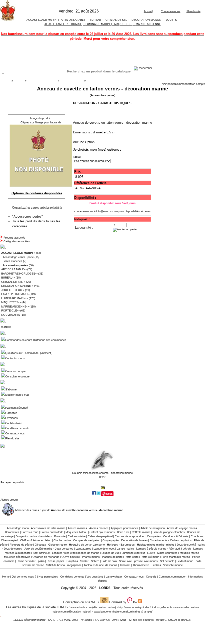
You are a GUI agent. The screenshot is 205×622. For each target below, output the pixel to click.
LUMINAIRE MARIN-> (14, 298)
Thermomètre (140, 565)
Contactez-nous (170, 11)
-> (18, 252)
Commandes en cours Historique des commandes (35, 339)
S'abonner (11, 389)
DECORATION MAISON (146, 19)
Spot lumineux (41, 552)
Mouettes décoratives (17, 556)
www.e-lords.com (81, 607)
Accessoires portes (72, 80)
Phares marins (91, 556)
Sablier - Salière (89, 561)
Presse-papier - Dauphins (62, 561)
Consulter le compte (17, 376)
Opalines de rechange (45, 556)
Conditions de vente (17, 428)
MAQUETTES (122, 23)
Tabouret (125, 565)
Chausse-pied (9, 540)
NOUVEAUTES (10, 314)
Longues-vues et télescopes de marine (75, 552)
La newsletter (114, 576)
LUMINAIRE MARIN (98, 23)
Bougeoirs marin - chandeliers (34, 536)
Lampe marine (125, 548)
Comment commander (172, 576)
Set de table (167, 561)
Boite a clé (123, 532)
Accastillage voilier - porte (18, 257)
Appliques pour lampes (124, 528)
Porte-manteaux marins (176, 556)
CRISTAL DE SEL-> (13, 281)
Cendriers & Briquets (175, 536)
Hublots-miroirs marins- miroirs (155, 544)
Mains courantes (167, 552)
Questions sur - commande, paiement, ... (30, 352)
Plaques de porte (112, 556)
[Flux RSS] (143, 67)
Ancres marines (77, 528)
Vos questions (95, 576)
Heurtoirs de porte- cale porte (87, 544)
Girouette (40, 544)
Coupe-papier (110, 540)
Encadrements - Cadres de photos (171, 540)
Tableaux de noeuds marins (100, 565)
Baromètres (12, 532)
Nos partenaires (48, 576)
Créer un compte (15, 371)
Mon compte (197, 83)
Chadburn (197, 536)
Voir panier (168, 83)
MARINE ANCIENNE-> (15, 306)
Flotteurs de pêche (21, 544)
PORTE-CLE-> (10, 310)
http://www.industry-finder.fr (135, 607)
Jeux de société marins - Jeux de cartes (48, 548)
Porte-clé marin (150, 556)
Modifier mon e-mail (17, 394)
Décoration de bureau (134, 540)
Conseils (151, 576)
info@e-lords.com (107, 211)
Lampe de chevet (104, 548)
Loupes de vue (111, 552)
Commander (182, 83)
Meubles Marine (189, 552)
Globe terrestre (57, 544)
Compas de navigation (86, 540)
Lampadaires (83, 548)
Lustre (151, 552)
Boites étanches (12, 261)
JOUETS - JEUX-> (12, 290)
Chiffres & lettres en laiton (35, 540)
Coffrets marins (141, 532)
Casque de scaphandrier (130, 536)
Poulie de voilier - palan (30, 561)
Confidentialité (13, 423)
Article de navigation (152, 528)
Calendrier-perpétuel (100, 536)
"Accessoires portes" (28, 216)
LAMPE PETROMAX (68, 23)
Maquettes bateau (76, 532)
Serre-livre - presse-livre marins (138, 561)
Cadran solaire (77, 536)
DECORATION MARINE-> (17, 285)
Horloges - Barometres (121, 544)
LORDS (104, 588)
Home (6, 576)
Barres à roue (30, 532)
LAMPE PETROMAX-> (15, 294)
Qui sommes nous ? (24, 576)
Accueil (148, 11)
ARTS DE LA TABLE (73, 19)
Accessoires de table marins (48, 528)
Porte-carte (131, 556)
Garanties (11, 412)
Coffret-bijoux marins (102, 532)
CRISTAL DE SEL (116, 19)
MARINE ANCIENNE (148, 23)
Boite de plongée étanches (169, 532)
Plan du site (193, 11)
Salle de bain (109, 561)
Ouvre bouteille (71, 556)
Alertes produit (9, 499)
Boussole (60, 536)
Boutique (19, 80)
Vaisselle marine (173, 565)
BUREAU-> (8, 277)
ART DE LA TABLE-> (13, 269)
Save (109, 494)
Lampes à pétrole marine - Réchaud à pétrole (163, 548)
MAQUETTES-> (11, 302)
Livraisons (11, 417)
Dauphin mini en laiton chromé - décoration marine (102, 472)
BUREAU (95, 19)
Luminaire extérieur (133, 552)
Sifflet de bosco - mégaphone (64, 565)
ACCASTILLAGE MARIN (41, 19)
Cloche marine (62, 540)
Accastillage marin (18, 528)
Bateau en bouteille (51, 532)
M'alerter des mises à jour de (69, 510)
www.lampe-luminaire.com (110, 611)
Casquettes (154, 536)
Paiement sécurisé (16, 407)
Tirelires (156, 565)
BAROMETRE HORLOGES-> (19, 273)
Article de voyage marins (182, 528)
